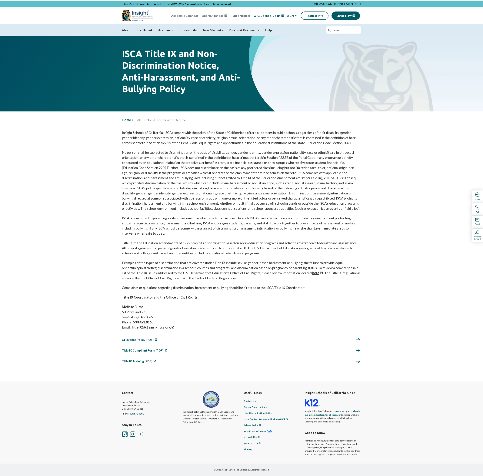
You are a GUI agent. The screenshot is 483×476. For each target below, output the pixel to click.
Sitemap (248, 449)
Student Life (188, 30)
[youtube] (140, 433)
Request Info (315, 15)
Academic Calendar (184, 15)
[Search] (329, 30)
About (126, 30)
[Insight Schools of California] (137, 15)
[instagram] (132, 433)
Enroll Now (344, 15)
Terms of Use (251, 443)
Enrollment (144, 30)
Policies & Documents (244, 30)
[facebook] (124, 433)
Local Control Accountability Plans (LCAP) (266, 419)
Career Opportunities (255, 407)
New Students (213, 30)
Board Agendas (213, 15)
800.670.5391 (136, 413)
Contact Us (250, 401)
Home (126, 120)
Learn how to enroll (218, 4)
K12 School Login (269, 15)
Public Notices (241, 15)
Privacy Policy (251, 425)
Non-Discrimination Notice (258, 413)
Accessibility (250, 437)
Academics (166, 30)
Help (268, 30)
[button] (292, 15)
